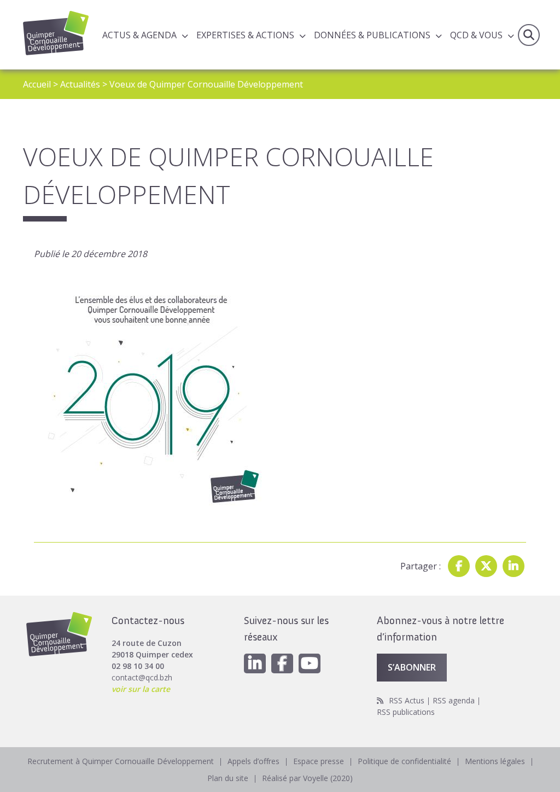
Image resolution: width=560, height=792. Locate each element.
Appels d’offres (253, 761)
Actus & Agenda (139, 35)
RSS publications (406, 712)
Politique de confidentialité (404, 761)
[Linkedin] (513, 566)
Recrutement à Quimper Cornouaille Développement (120, 761)
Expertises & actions (245, 35)
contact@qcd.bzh (142, 677)
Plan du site (227, 778)
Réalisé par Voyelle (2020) (307, 778)
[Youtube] (309, 663)
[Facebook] (459, 566)
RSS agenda (454, 700)
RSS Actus (406, 700)
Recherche (529, 35)
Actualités (80, 84)
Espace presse (318, 761)
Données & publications (372, 35)
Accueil (37, 84)
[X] (486, 566)
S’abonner (412, 667)
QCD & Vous (476, 35)
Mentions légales (495, 761)
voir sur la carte (141, 689)
